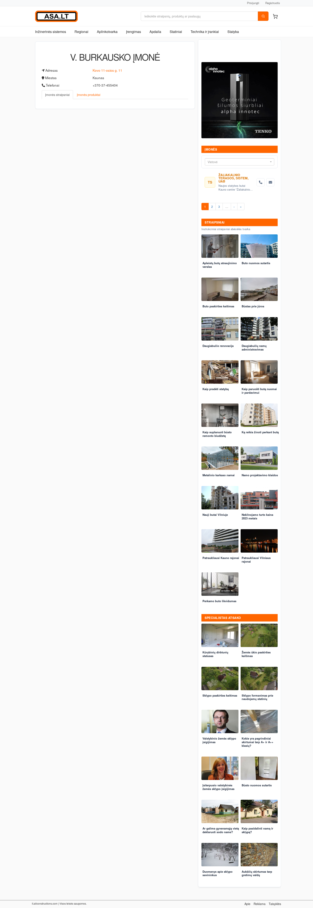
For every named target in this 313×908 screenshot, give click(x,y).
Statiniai (176, 31)
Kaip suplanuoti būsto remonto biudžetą (217, 434)
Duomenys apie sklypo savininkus (217, 873)
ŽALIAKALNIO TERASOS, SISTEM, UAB (233, 178)
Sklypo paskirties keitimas (219, 695)
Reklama (260, 904)
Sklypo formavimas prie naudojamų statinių (257, 697)
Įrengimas (133, 31)
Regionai (81, 31)
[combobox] (239, 161)
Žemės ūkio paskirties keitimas (256, 654)
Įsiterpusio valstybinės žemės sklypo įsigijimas (218, 787)
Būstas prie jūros (253, 306)
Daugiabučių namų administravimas (254, 347)
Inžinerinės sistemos (50, 31)
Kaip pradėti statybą (215, 389)
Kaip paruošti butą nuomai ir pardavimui (259, 391)
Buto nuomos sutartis (256, 263)
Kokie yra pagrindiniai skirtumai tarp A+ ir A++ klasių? (257, 742)
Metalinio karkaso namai (218, 475)
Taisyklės (275, 904)
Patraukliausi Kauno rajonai (220, 558)
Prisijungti (253, 3)
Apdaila (155, 31)
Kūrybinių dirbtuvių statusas (215, 654)
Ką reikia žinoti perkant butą (260, 432)
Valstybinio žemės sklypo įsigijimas (219, 740)
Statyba (233, 31)
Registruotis (272, 3)
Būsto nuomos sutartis (257, 785)
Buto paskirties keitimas (218, 306)
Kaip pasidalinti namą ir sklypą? (257, 830)
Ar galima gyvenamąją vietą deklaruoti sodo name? (220, 830)
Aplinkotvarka (107, 31)
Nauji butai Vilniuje (215, 515)
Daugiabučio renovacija (218, 346)
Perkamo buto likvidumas (219, 601)
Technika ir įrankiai (205, 31)
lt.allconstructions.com (44, 903)
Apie (247, 904)
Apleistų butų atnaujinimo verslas (219, 265)
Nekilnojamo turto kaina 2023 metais (257, 516)
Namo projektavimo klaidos (260, 475)
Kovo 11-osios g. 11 (107, 70)
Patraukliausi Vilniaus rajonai (256, 559)
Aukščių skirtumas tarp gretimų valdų (257, 873)
